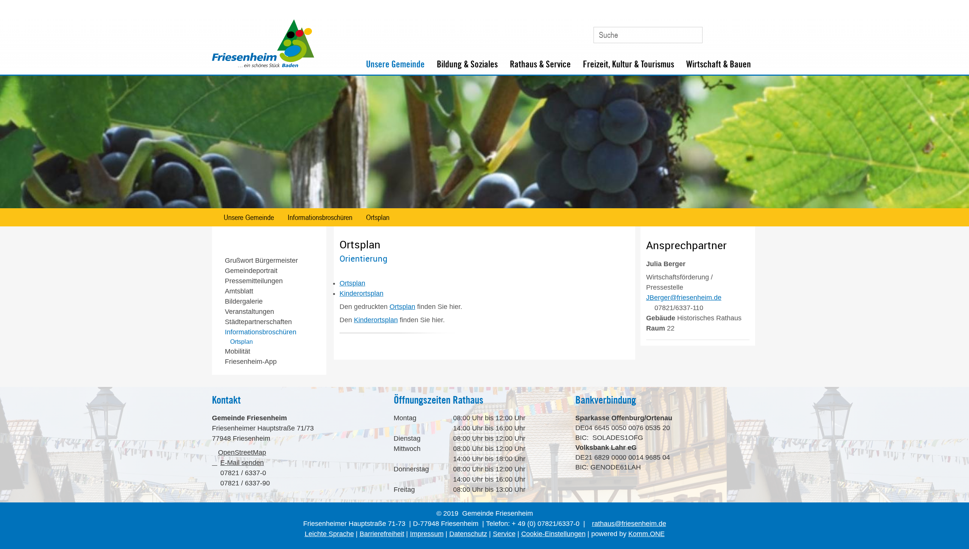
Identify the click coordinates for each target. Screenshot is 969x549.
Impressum (427, 534)
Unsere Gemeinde (395, 64)
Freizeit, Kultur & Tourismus (628, 64)
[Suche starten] (693, 35)
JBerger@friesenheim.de (683, 297)
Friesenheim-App (251, 361)
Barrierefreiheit (382, 534)
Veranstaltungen (249, 311)
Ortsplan (377, 217)
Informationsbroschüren (320, 217)
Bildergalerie (244, 301)
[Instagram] (747, 32)
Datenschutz (468, 534)
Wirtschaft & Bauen (718, 64)
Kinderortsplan (376, 320)
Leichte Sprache (329, 534)
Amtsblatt (239, 291)
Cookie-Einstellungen (553, 534)
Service (504, 534)
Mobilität (237, 351)
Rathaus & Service (540, 64)
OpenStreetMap (242, 452)
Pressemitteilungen (254, 281)
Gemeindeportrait (251, 270)
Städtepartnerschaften (258, 322)
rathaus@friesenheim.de (629, 523)
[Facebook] (730, 32)
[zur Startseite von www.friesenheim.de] (263, 65)
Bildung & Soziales (467, 64)
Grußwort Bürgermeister (261, 260)
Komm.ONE (646, 534)
